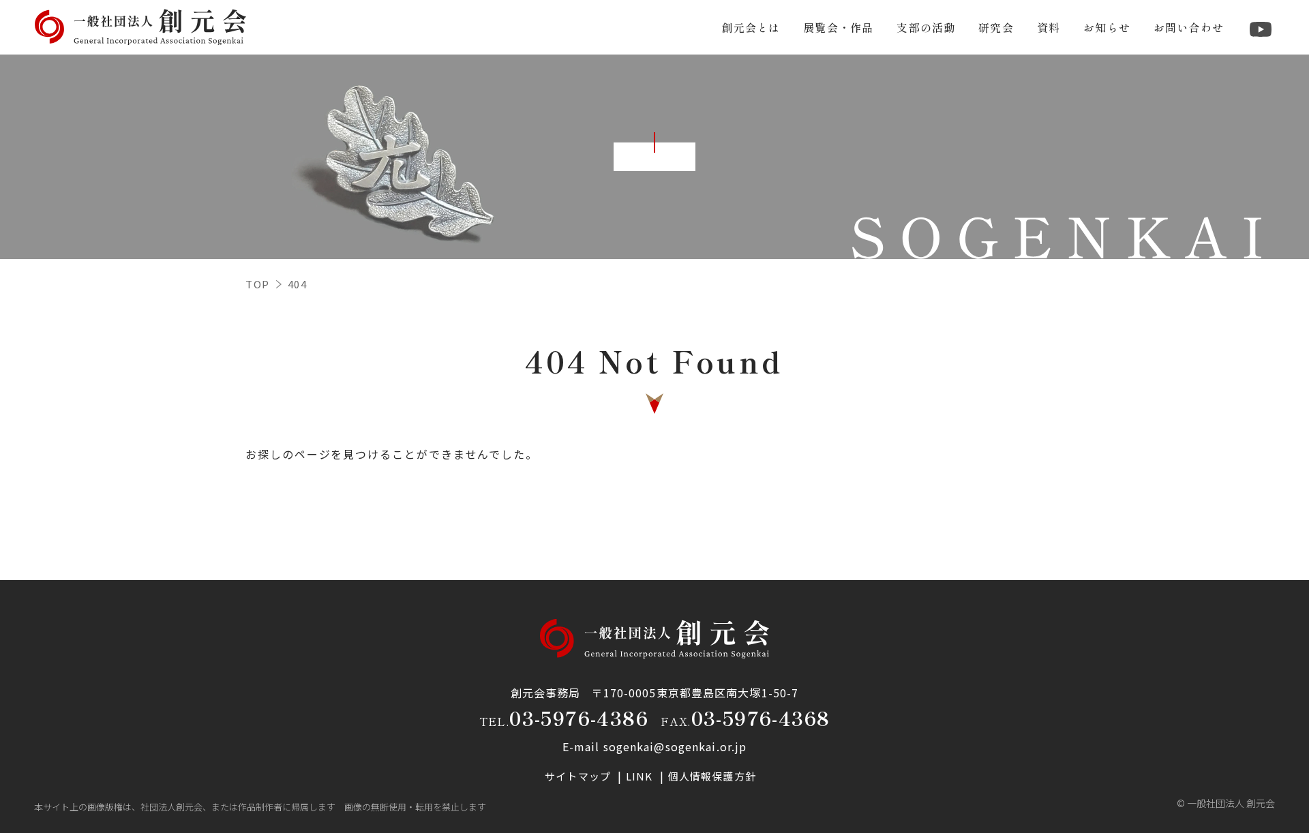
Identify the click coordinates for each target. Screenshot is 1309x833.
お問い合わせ (1189, 27)
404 (297, 284)
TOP (257, 284)
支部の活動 (926, 27)
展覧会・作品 (838, 27)
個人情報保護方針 (712, 776)
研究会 (996, 27)
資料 (1048, 27)
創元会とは (750, 27)
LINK (641, 776)
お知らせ (1106, 27)
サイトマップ (579, 776)
